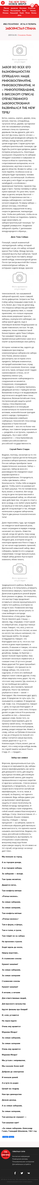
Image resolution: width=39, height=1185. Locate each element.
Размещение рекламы (20, 1159)
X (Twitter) (5, 1137)
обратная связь (18, 1151)
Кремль (33, 13)
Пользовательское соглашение (23, 1161)
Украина (33, 11)
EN (32, 6)
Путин (27, 13)
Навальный (14, 13)
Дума (19, 15)
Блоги (24, 11)
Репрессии (31, 8)
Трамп (22, 13)
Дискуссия (14, 8)
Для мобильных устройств (21, 1164)
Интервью (23, 8)
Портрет (6, 11)
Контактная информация (21, 1156)
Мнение (6, 8)
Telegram (11, 1137)
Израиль (5, 13)
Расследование (15, 11)
